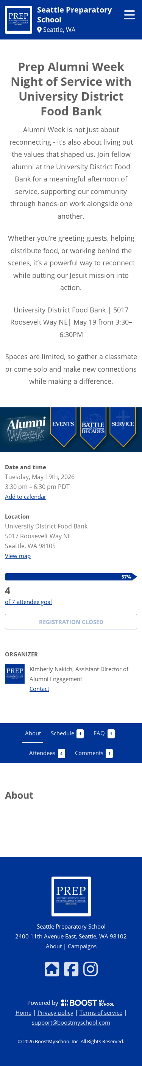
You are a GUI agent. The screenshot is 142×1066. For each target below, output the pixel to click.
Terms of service (101, 1012)
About (54, 946)
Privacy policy (55, 1012)
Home (23, 1012)
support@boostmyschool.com (71, 1022)
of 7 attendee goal (28, 602)
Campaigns (82, 946)
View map (18, 556)
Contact (39, 689)
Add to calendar (25, 496)
